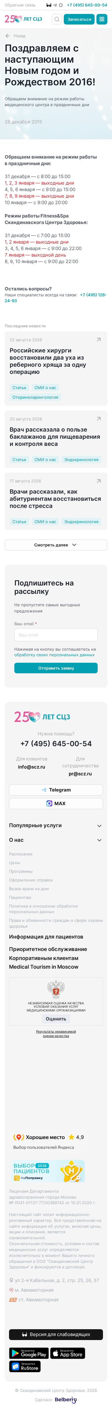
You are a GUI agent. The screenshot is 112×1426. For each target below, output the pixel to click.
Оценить (56, 1019)
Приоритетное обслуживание (48, 949)
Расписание (21, 853)
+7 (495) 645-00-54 (87, 4)
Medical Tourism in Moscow (43, 967)
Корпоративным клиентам (43, 958)
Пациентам (20, 897)
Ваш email (25, 623)
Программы (21, 871)
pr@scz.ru (80, 774)
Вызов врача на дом (29, 888)
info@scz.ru (31, 767)
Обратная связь (20, 4)
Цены (14, 862)
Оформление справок (31, 879)
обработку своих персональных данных (54, 654)
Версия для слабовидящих (60, 1334)
